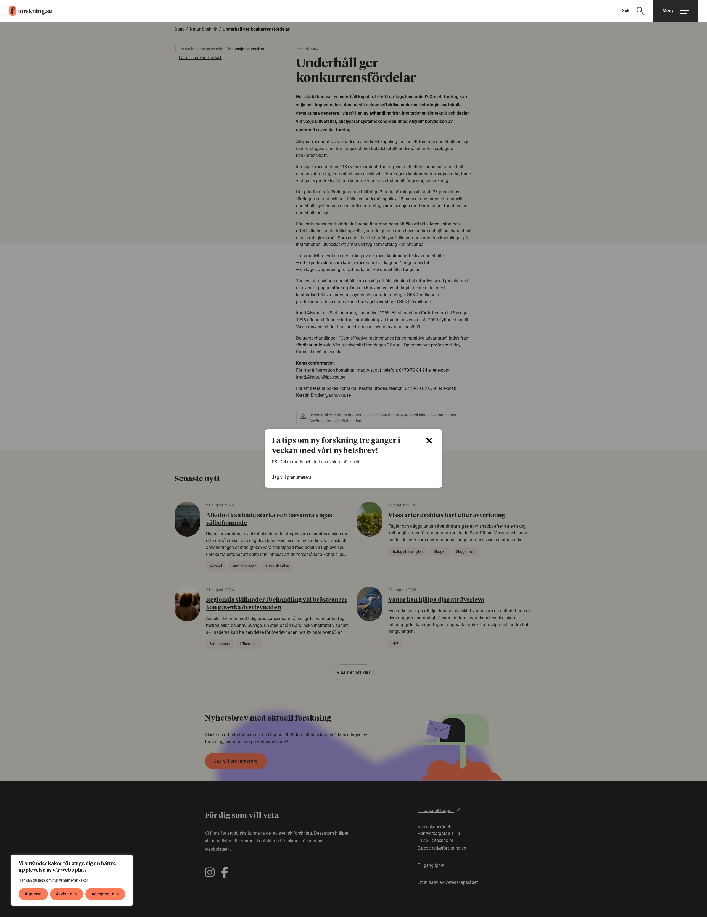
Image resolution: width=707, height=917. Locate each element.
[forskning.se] (26, 11)
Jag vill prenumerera (292, 477)
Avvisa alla (66, 894)
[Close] (429, 440)
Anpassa (33, 894)
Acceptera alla (105, 894)
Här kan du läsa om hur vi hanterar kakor (53, 880)
